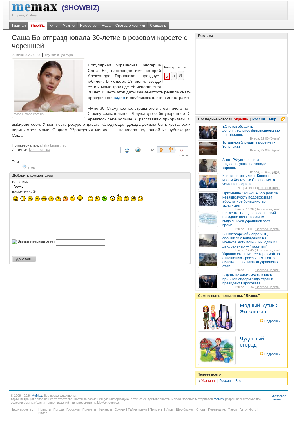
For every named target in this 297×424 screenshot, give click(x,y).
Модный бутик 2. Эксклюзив (260, 309)
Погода (58, 409)
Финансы (105, 409)
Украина (241, 119)
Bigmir (275, 138)
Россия (258, 119)
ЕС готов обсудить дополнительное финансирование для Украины (251, 131)
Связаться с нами (278, 397)
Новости (44, 409)
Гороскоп (73, 409)
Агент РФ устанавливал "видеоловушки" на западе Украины (244, 164)
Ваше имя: (21, 182)
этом (31, 167)
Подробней (272, 321)
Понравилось (161, 149)
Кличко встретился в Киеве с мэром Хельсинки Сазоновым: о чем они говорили (248, 180)
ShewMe (146, 150)
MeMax (37, 395)
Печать (130, 152)
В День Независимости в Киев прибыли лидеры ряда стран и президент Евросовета (247, 279)
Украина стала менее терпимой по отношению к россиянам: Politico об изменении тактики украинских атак (251, 260)
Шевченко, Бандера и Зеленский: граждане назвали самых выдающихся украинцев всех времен (249, 219)
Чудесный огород (252, 342)
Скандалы (158, 26)
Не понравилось (171, 149)
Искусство (88, 26)
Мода (106, 26)
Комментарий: (24, 192)
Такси (232, 409)
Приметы (89, 409)
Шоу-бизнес (185, 409)
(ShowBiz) (80, 8)
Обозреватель (268, 188)
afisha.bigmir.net (53, 145)
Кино (54, 26)
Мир (272, 119)
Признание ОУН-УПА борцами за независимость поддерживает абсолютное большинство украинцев (250, 199)
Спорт (200, 409)
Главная (19, 26)
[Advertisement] (241, 76)
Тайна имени (137, 409)
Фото (252, 409)
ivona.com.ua (39, 150)
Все (238, 381)
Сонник (120, 409)
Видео (42, 413)
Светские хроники (130, 26)
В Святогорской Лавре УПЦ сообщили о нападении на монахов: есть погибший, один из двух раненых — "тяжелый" (249, 240)
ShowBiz (37, 26)
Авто (243, 409)
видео (119, 97)
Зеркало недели (267, 209)
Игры (169, 409)
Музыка (69, 26)
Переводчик (217, 409)
